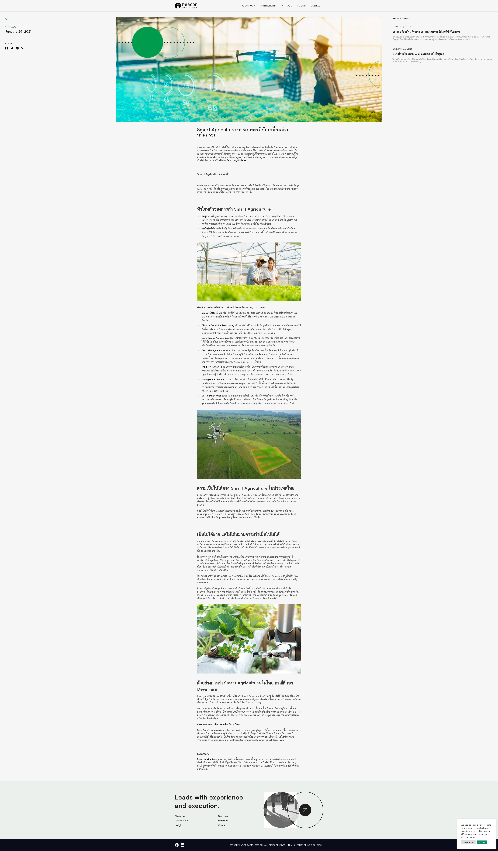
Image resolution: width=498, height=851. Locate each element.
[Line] (17, 48)
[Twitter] (12, 48)
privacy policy (295, 845)
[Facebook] (6, 48)
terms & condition (313, 845)
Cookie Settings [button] (468, 842)
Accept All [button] (482, 842)
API (203, 715)
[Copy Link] (22, 48)
